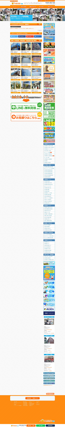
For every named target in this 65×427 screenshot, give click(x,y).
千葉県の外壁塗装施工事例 (48, 173)
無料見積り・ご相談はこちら (32, 398)
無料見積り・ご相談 (31, 425)
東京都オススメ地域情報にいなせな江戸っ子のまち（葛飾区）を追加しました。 (22, 28)
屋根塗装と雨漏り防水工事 (48, 207)
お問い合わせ (37, 401)
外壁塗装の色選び (47, 181)
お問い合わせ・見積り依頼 (48, 256)
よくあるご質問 (47, 157)
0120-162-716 (50, 3)
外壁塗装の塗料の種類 (48, 194)
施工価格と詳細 (15, 66)
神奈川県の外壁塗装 (25, 405)
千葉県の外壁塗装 (25, 404)
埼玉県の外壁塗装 (25, 403)
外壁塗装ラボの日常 (47, 248)
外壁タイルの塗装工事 (48, 199)
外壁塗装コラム (31, 405)
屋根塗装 (15, 404)
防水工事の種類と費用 (48, 217)
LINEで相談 (40, 425)
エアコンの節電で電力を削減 (49, 237)
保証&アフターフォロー (31, 401)
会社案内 (46, 160)
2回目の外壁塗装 (47, 226)
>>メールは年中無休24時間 (49, 329)
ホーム (11, 401)
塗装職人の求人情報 (47, 162)
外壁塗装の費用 (47, 189)
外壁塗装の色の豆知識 (48, 250)
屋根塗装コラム (47, 243)
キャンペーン (15, 403)
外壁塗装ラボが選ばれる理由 (49, 145)
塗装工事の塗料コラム (48, 245)
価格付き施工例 (25, 401)
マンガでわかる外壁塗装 (48, 234)
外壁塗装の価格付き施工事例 (49, 166)
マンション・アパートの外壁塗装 (49, 168)
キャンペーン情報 (48, 152)
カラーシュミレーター (48, 186)
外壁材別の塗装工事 (31, 404)
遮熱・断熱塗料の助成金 (48, 220)
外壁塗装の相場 (47, 191)
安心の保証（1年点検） (48, 150)
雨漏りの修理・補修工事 (48, 215)
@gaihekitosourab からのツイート (47, 385)
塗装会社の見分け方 (47, 228)
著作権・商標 (37, 404)
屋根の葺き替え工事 (47, 210)
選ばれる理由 (15, 401)
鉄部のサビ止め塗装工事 (48, 201)
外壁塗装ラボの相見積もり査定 (49, 259)
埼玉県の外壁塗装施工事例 (48, 171)
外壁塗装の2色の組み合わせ (49, 184)
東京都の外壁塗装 (25, 402)
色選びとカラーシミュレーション (17, 402)
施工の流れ (30, 402)
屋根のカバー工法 (47, 212)
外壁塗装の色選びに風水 (48, 182)
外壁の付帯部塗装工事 (48, 196)
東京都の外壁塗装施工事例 (48, 170)
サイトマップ (37, 403)
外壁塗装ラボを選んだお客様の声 (49, 147)
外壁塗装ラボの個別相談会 (49, 155)
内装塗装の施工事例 (47, 176)
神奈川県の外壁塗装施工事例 (49, 175)
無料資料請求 (50, 425)
